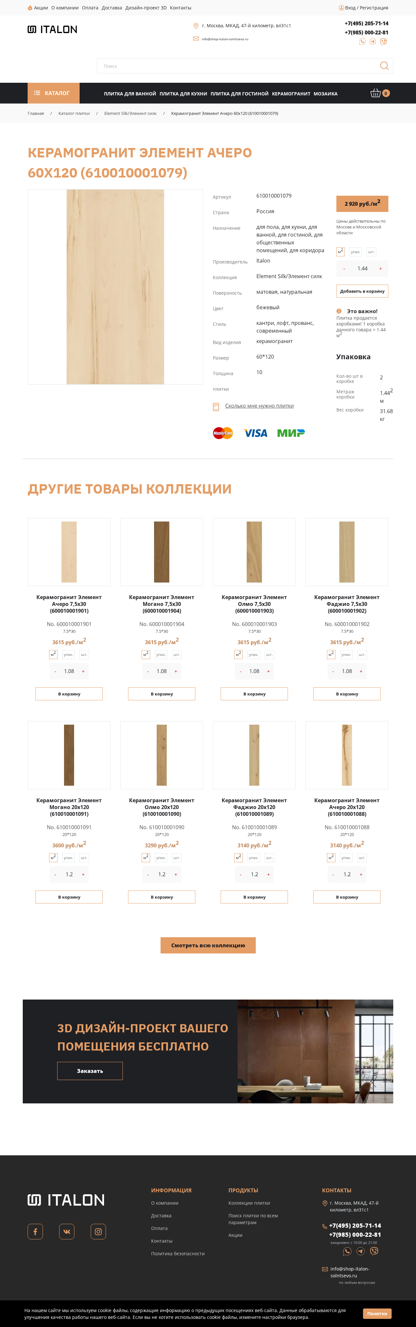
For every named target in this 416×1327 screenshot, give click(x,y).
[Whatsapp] (348, 1251)
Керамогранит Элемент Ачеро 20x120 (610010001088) (347, 807)
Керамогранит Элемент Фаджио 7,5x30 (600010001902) (347, 604)
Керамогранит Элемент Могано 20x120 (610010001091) (69, 807)
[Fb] (35, 1233)
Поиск (386, 67)
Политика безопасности (178, 1253)
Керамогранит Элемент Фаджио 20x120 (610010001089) (254, 807)
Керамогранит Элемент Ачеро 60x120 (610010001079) (115, 287)
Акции (235, 1235)
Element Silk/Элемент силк (130, 113)
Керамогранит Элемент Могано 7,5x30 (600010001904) (161, 604)
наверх (394, 1265)
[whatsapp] (360, 44)
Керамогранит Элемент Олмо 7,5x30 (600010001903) (254, 604)
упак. (355, 251)
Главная (36, 113)
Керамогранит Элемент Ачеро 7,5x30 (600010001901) (69, 604)
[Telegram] (371, 44)
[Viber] (380, 44)
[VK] (66, 1233)
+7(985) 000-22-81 (366, 32)
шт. (371, 251)
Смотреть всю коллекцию (208, 945)
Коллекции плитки (249, 1203)
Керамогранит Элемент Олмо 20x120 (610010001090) (161, 807)
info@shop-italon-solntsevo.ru (225, 39)
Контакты (162, 1241)
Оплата (159, 1228)
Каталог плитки (74, 113)
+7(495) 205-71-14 (366, 23)
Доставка (161, 1215)
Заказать (90, 1071)
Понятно (377, 1313)
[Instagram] (98, 1233)
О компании (164, 1203)
